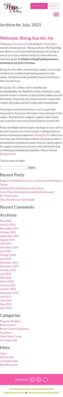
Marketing (53, 393)
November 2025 (9, 228)
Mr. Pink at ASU (9, 195)
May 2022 (5, 277)
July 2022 (5, 273)
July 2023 (5, 258)
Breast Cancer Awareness (14, 328)
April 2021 (6, 307)
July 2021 (5, 296)
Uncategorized (8, 340)
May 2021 (5, 304)
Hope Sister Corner (11, 336)
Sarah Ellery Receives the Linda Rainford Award (27, 192)
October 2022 (8, 270)
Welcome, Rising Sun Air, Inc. (27, 38)
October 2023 (8, 254)
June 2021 (6, 300)
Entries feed (7, 357)
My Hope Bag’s (48, 43)
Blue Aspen (41, 393)
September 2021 (9, 292)
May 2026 (5, 220)
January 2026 (7, 224)
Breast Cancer (8, 325)
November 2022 (9, 266)
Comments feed (9, 360)
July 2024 (5, 251)
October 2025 (8, 232)
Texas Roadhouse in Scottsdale (17, 199)
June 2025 (6, 243)
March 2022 (7, 281)
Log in (3, 353)
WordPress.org (8, 364)
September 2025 (9, 236)
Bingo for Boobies (10, 321)
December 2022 (9, 262)
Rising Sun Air (21, 43)
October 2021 (8, 289)
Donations (6, 332)
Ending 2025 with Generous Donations (22, 188)
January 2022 (7, 285)
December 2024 (9, 247)
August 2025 (7, 239)
